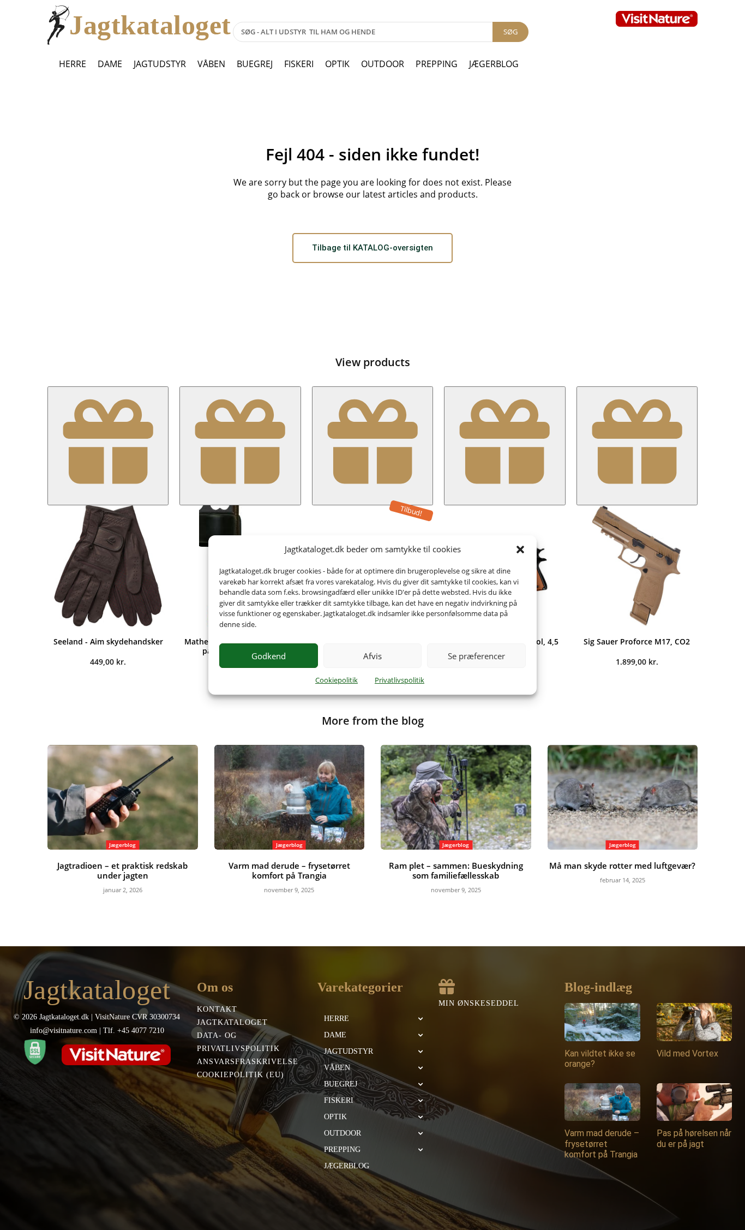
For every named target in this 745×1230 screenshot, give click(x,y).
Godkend (268, 655)
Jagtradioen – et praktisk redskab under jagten (122, 870)
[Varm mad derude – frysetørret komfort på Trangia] (289, 797)
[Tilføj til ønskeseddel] (108, 445)
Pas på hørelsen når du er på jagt (694, 1138)
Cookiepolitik (336, 680)
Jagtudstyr (160, 64)
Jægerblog (494, 64)
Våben (211, 64)
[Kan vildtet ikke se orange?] (602, 1022)
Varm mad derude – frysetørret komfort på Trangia (289, 870)
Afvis (372, 655)
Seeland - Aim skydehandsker (108, 641)
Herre (72, 64)
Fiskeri (299, 64)
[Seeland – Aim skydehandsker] (108, 565)
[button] (520, 549)
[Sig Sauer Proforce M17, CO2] (637, 565)
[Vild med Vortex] (694, 1022)
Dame (110, 64)
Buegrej (255, 64)
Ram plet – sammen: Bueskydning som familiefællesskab (456, 870)
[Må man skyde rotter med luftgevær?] (623, 797)
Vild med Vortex (687, 1053)
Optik (337, 64)
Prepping (437, 64)
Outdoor (382, 64)
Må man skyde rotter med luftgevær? (622, 865)
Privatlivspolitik (399, 680)
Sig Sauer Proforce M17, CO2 (637, 641)
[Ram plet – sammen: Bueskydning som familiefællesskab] (456, 797)
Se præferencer (476, 655)
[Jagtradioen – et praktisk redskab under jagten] (122, 797)
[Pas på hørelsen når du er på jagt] (694, 1102)
